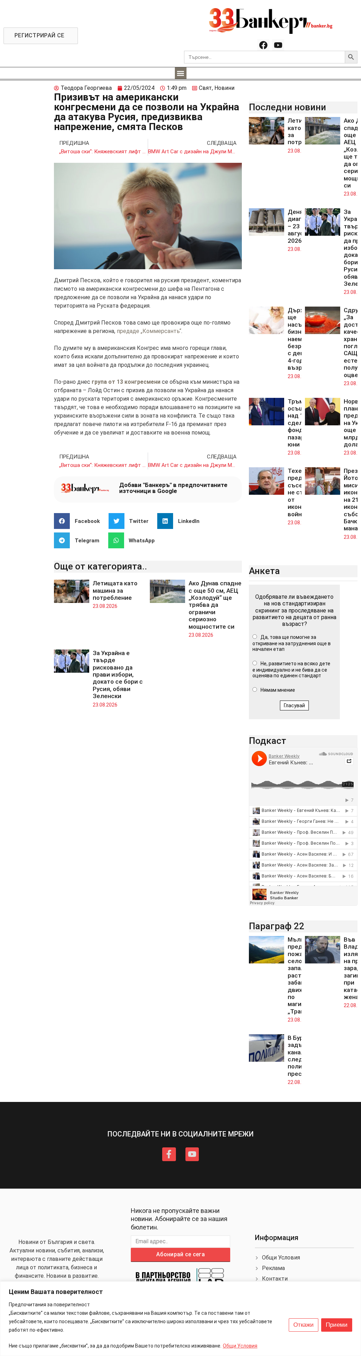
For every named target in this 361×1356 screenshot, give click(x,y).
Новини (224, 88)
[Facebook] (263, 45)
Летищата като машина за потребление (115, 590)
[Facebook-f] (169, 1154)
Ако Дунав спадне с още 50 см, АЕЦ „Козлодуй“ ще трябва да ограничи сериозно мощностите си (215, 605)
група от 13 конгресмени (126, 381)
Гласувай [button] (294, 705)
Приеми (337, 1324)
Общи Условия (240, 1346)
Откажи (303, 1324)
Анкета (264, 571)
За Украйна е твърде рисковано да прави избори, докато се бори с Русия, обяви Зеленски (118, 674)
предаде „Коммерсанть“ (149, 331)
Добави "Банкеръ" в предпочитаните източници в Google (173, 487)
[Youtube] (278, 45)
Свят (205, 88)
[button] (180, 73)
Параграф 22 (276, 926)
